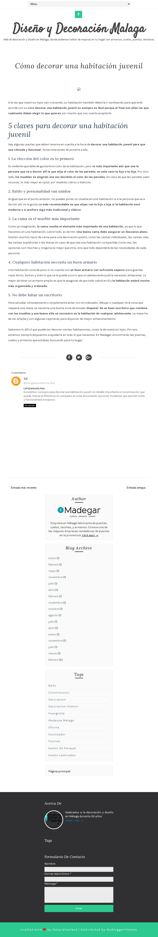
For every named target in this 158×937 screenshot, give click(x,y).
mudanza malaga (61, 720)
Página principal (59, 771)
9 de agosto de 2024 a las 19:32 (40, 383)
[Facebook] (69, 357)
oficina (53, 727)
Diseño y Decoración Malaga (79, 29)
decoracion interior (63, 706)
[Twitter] (79, 357)
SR (26, 379)
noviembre (55, 577)
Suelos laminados (62, 755)
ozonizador (57, 734)
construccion (58, 692)
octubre (53, 609)
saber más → (74, 820)
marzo (52, 653)
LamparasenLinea (34, 388)
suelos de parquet (62, 748)
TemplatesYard (64, 929)
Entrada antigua (136, 487)
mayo (52, 571)
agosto (53, 615)
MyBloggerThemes (122, 929)
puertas (54, 741)
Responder (30, 405)
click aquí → (90, 535)
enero (52, 558)
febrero (53, 564)
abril (51, 590)
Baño (52, 685)
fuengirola (56, 713)
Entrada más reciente (23, 487)
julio (51, 583)
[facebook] (78, 14)
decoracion (57, 699)
